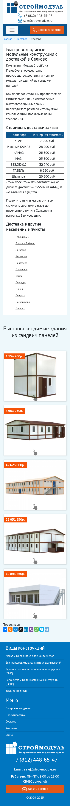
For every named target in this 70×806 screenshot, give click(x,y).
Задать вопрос (37, 789)
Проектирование (16, 715)
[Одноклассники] (10, 629)
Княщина (20, 308)
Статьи (9, 734)
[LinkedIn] (26, 629)
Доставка (11, 721)
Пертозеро (21, 263)
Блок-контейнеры (16, 690)
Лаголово (20, 250)
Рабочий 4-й (22, 237)
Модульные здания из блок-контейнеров (30, 656)
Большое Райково (25, 243)
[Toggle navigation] (12, 30)
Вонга (18, 276)
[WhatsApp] (36, 629)
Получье (20, 295)
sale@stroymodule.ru (37, 21)
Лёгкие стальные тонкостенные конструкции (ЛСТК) (32, 682)
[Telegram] (47, 629)
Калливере (21, 269)
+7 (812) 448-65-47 (38, 16)
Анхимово (21, 256)
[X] (20, 629)
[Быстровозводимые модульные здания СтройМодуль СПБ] (35, 7)
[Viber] (31, 629)
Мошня (19, 289)
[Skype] (41, 629)
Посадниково (22, 302)
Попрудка (20, 282)
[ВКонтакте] (5, 629)
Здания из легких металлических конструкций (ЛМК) (33, 671)
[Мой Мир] (15, 629)
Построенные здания (18, 708)
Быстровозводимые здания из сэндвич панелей (33, 662)
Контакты (11, 728)
